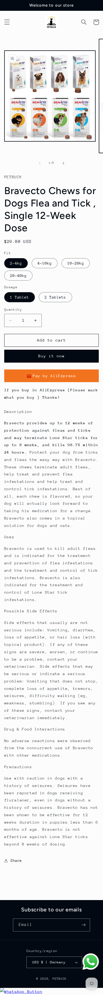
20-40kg (18, 275)
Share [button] (16, 860)
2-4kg (16, 263)
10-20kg (75, 263)
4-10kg (45, 263)
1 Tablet (19, 297)
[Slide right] (63, 163)
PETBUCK (60, 978)
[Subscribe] (83, 925)
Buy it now (51, 356)
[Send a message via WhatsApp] (90, 961)
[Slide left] (39, 163)
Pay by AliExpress (54, 375)
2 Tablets (55, 297)
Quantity (13, 309)
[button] (7, 22)
